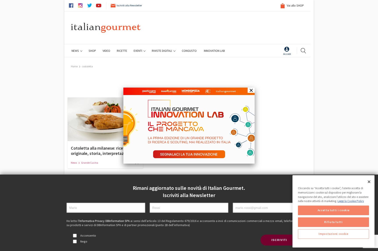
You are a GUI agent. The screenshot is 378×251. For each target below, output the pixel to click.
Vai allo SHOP (295, 5)
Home (74, 66)
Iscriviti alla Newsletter (129, 5)
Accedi (287, 53)
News (76, 51)
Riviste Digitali (162, 51)
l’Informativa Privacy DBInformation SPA (104, 221)
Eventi (138, 51)
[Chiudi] (369, 182)
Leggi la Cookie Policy (351, 201)
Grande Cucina (89, 162)
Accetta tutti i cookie (333, 210)
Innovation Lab (214, 51)
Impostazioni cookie (333, 234)
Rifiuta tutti (333, 222)
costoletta (87, 66)
